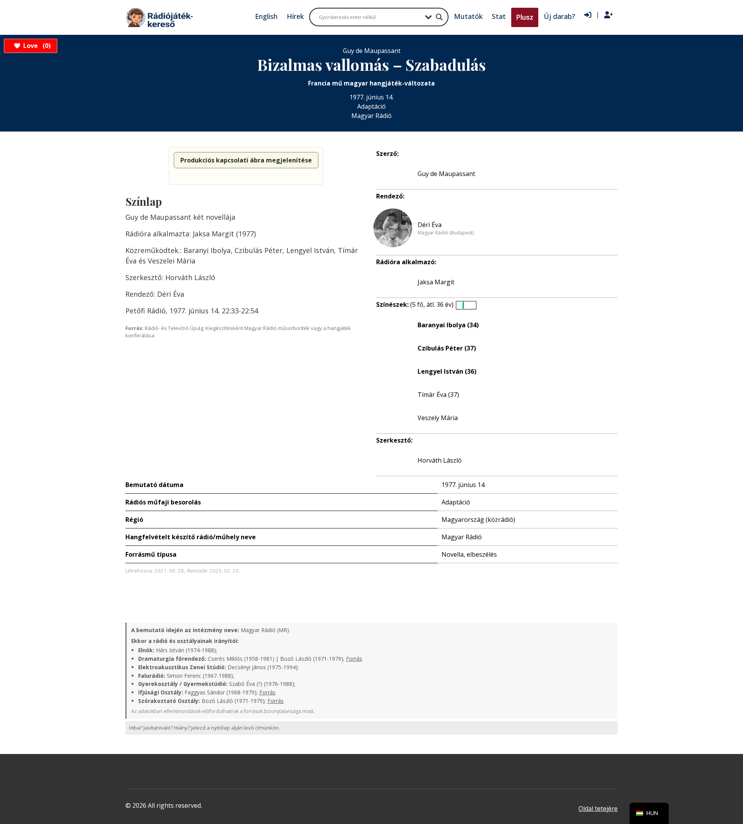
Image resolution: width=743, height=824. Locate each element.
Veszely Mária (438, 418)
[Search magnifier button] (439, 17)
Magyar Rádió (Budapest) (446, 233)
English (266, 16)
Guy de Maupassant (446, 173)
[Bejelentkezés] (587, 15)
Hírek (295, 16)
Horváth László (440, 460)
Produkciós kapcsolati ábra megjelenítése (246, 160)
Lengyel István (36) (447, 371)
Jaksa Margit (436, 282)
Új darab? (559, 16)
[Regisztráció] (608, 15)
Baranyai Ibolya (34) (448, 325)
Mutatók (468, 16)
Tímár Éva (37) (438, 394)
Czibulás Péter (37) (447, 348)
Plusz (524, 17)
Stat (499, 16)
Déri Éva (430, 225)
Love (35, 45)
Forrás (354, 658)
